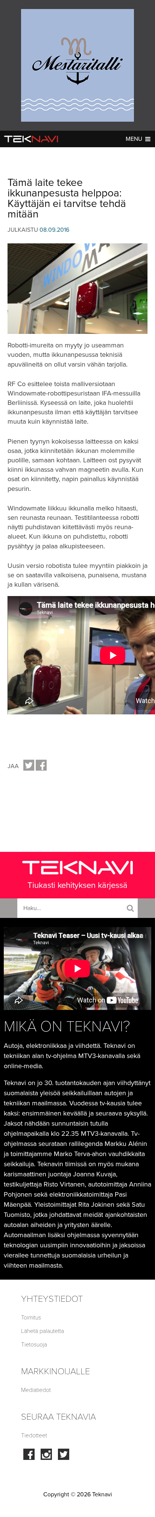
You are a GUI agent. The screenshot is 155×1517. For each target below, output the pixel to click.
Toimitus (31, 1317)
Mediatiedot (36, 1390)
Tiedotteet (34, 1435)
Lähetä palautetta (42, 1331)
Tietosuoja (34, 1344)
